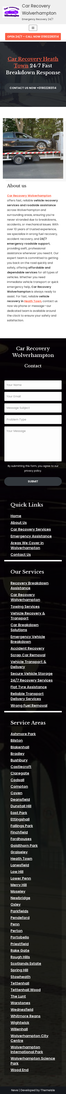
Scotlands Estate (26, 963)
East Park (19, 812)
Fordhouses (21, 838)
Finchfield (19, 832)
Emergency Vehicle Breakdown (28, 639)
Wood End (20, 1069)
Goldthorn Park (24, 845)
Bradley (17, 753)
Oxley (16, 904)
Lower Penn (21, 878)
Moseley (18, 891)
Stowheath (20, 976)
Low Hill (17, 871)
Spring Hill (19, 970)
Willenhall (19, 1029)
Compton (19, 786)
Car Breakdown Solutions (25, 627)
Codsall (17, 779)
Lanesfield (20, 865)
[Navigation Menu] (33, 28)
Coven (16, 792)
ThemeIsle (47, 1090)
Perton (17, 930)
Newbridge (20, 897)
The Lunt (18, 996)
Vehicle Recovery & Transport (28, 616)
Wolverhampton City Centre (29, 1038)
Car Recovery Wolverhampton (29, 196)
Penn (15, 924)
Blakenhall (20, 747)
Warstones (20, 1002)
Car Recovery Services (31, 529)
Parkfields (19, 911)
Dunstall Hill (21, 806)
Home (16, 515)
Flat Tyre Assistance (29, 686)
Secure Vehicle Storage (32, 673)
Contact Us (21, 554)
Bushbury (19, 760)
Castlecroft (21, 766)
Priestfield (20, 943)
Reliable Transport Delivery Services (27, 696)
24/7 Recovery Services (32, 680)
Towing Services (25, 606)
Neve (14, 1090)
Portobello (20, 937)
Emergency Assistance (31, 536)
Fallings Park (22, 825)
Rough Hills (20, 956)
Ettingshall (20, 819)
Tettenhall (20, 983)
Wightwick (20, 1022)
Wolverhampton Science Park (33, 1061)
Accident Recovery (27, 648)
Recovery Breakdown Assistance (30, 585)
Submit (33, 481)
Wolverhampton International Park (27, 1049)
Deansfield (20, 799)
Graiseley (19, 852)
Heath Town (32, 301)
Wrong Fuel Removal (29, 705)
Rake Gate (20, 950)
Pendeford (20, 917)
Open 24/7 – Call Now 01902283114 (33, 37)
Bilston (17, 740)
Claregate (20, 773)
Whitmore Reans (25, 1016)
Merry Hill (19, 884)
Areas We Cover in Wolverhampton (27, 545)
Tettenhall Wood (26, 989)
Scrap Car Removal (28, 655)
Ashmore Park (23, 733)
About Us (19, 522)
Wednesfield (22, 1009)
